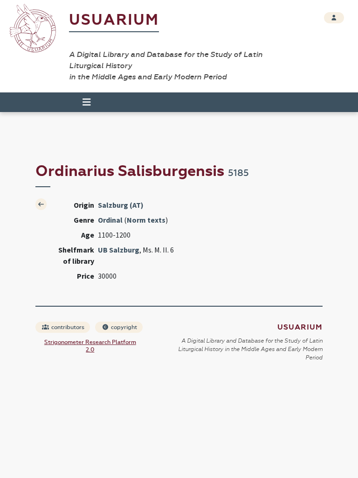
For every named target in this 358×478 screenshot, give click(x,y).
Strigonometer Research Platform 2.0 (90, 346)
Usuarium (114, 20)
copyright (123, 327)
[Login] (334, 17)
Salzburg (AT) (121, 205)
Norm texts (146, 220)
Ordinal (110, 220)
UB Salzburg (118, 249)
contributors (67, 327)
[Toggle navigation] (82, 102)
